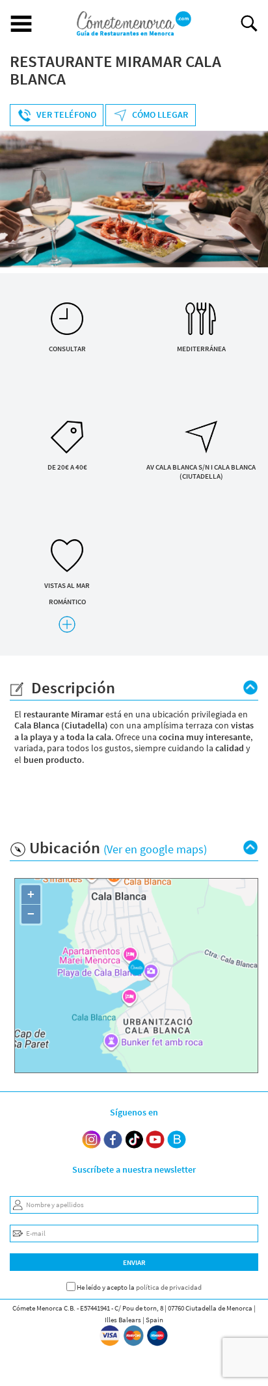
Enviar (134, 1262)
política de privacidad (169, 1287)
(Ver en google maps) (155, 849)
